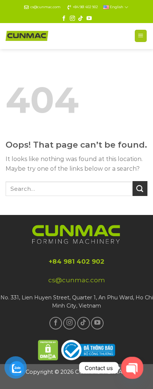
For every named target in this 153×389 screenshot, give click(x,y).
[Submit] (140, 188)
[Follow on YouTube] (89, 19)
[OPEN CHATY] (132, 368)
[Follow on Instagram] (72, 19)
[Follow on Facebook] (63, 19)
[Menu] (141, 36)
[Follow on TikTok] (80, 19)
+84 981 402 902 (85, 7)
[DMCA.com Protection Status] (48, 349)
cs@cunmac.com (45, 7)
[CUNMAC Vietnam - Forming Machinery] (27, 36)
